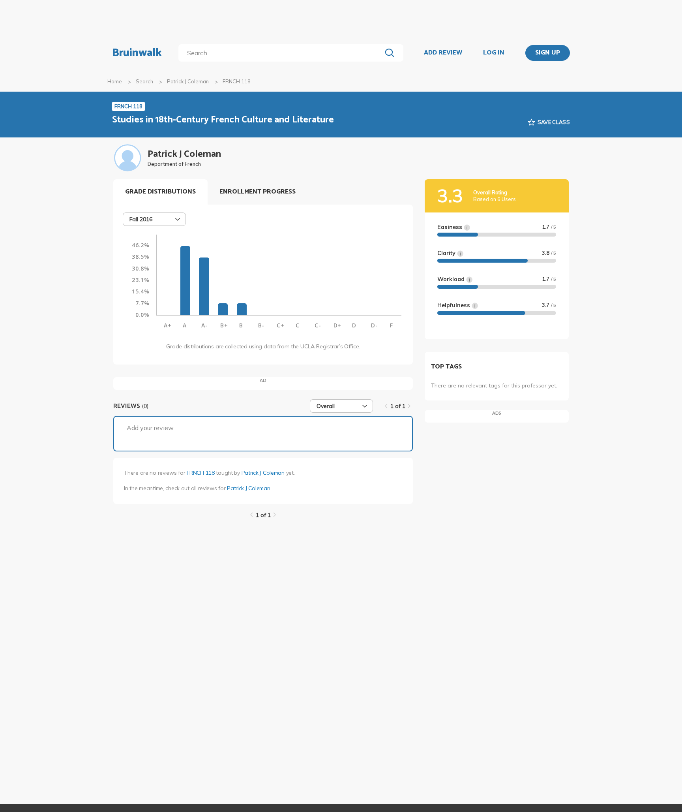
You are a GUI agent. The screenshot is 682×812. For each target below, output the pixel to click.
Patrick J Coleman (188, 81)
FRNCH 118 (200, 472)
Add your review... (152, 428)
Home (114, 81)
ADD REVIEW (443, 53)
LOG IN (493, 53)
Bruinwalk (137, 53)
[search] (281, 53)
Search (144, 81)
